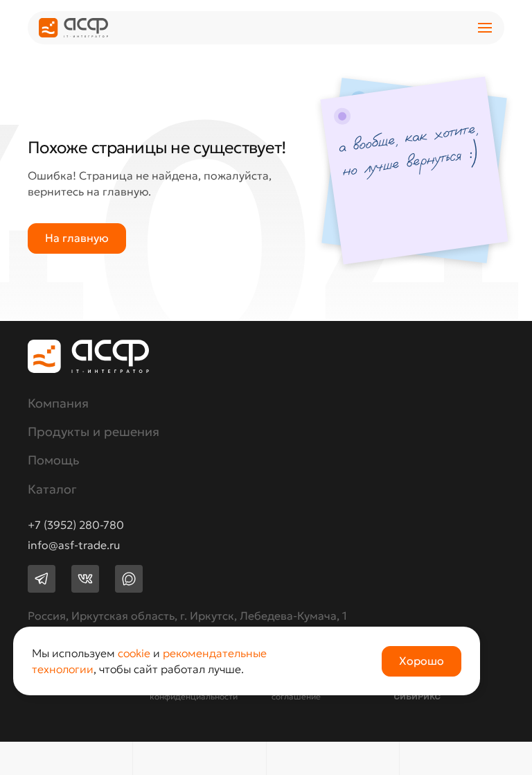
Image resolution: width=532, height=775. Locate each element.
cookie (134, 653)
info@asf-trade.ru (74, 545)
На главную (77, 238)
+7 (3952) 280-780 (76, 525)
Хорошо (421, 661)
